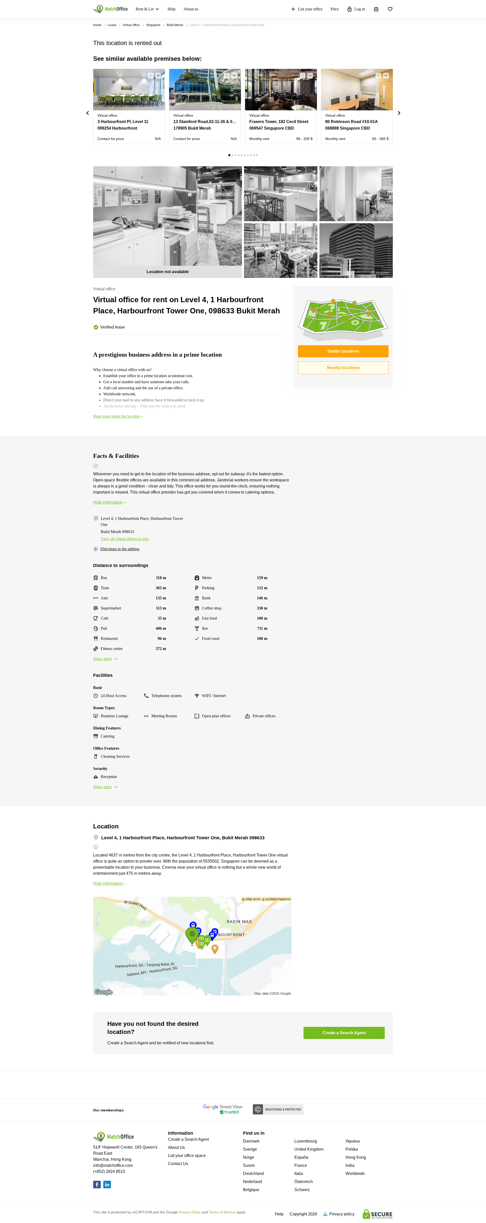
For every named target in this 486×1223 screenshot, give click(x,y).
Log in (359, 9)
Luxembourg (305, 1141)
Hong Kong (356, 1157)
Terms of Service (222, 1212)
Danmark (251, 1141)
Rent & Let (145, 9)
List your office (310, 9)
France (300, 1165)
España (301, 1157)
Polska (352, 1149)
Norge (248, 1157)
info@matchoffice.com (113, 1165)
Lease (112, 25)
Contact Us (178, 1163)
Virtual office (131, 25)
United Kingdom (308, 1149)
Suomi (249, 1165)
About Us (176, 1147)
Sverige (250, 1149)
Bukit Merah (175, 25)
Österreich (303, 1181)
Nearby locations (343, 367)
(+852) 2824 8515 (109, 1171)
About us (191, 9)
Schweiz (302, 1190)
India (350, 1165)
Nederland (252, 1181)
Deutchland (253, 1173)
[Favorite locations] (390, 9)
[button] (149, 76)
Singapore (153, 25)
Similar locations (343, 351)
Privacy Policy (190, 1212)
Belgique (251, 1190)
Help (171, 9)
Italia (298, 1173)
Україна (353, 1141)
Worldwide (355, 1173)
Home (97, 25)
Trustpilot (100, 1084)
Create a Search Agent (188, 1139)
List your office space (187, 1155)
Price (335, 9)
